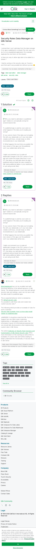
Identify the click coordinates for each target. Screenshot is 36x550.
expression (28, 367)
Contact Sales (5, 493)
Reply (29, 94)
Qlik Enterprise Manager (8, 430)
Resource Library (6, 447)
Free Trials (4, 452)
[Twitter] (2, 505)
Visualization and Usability (10, 21)
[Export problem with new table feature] (32, 100)
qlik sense (4, 75)
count (4, 376)
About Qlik (4, 471)
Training (3, 461)
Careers (3, 485)
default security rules (10, 300)
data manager (21, 73)
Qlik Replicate (5, 422)
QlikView (3, 419)
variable (17, 376)
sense (12, 367)
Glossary (3, 458)
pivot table (13, 373)
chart (4, 370)
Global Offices (5, 491)
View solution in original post (12, 174)
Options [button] (33, 21)
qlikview (27, 373)
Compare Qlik (5, 455)
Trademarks (4, 527)
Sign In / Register (30, 9)
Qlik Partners (5, 449)
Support (3, 463)
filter (9, 370)
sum (27, 376)
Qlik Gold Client (5, 436)
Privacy (3, 482)
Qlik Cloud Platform (7, 411)
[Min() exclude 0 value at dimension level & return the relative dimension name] (29, 100)
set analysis (19, 370)
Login (25, 2)
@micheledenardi (6, 286)
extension (6, 378)
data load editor (10, 73)
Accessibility (5, 480)
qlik (13, 370)
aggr (22, 376)
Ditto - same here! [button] (7, 86)
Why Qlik (3, 439)
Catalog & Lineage (6, 433)
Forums (9, 396)
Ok (18, 544)
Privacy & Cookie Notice (8, 524)
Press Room (5, 474)
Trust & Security (6, 477)
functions (21, 373)
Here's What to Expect (19, 16)
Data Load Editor (12, 79)
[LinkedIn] (6, 505)
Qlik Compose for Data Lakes (10, 425)
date (17, 367)
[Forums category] (4, 396)
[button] (34, 33)
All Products (4, 408)
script (22, 367)
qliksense (6, 373)
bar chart (10, 376)
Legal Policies (5, 521)
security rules (13, 75)
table (25, 370)
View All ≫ (6, 383)
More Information (18, 548)
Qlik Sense (4, 413)
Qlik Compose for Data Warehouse (12, 428)
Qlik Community (6, 501)
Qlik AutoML (5, 416)
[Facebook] (9, 505)
